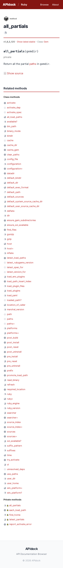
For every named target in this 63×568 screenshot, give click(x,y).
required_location (16, 389)
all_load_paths (14, 117)
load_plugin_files (15, 286)
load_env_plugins (16, 276)
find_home (14, 515)
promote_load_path (17, 375)
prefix (10, 370)
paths (32, 63)
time (9, 455)
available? (12, 121)
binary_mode (13, 131)
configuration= (14, 168)
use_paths (12, 474)
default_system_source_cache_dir (25, 201)
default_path (13, 192)
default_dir (12, 182)
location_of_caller (16, 305)
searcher (11, 413)
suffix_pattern (14, 445)
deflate (10, 211)
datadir (11, 173)
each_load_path (17, 510)
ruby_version (13, 408)
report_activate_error (20, 524)
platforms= (13, 333)
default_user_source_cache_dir (23, 206)
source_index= (14, 427)
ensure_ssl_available (17, 225)
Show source (15, 73)
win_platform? (14, 492)
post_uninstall (14, 351)
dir (8, 215)
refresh (11, 384)
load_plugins (13, 290)
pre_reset (12, 361)
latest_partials (16, 519)
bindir (10, 135)
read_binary (13, 380)
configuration (14, 164)
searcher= (12, 417)
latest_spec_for (15, 267)
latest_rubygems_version (20, 262)
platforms (12, 328)
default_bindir (14, 178)
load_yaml (12, 295)
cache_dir (12, 145)
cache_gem (13, 150)
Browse (44, 4)
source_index (14, 422)
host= (10, 248)
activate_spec (14, 112)
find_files (11, 229)
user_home (13, 483)
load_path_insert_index (19, 281)
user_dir (11, 478)
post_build (12, 337)
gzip (9, 239)
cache (10, 140)
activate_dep (13, 107)
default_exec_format (18, 187)
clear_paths (13, 154)
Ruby (24, 4)
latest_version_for (16, 272)
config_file (12, 159)
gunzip (10, 234)
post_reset (13, 347)
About (55, 4)
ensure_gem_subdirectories (21, 220)
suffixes (11, 450)
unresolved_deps (16, 469)
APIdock (9, 4)
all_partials (15, 505)
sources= (12, 436)
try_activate (13, 459)
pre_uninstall (13, 366)
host (9, 243)
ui (8, 464)
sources (11, 431)
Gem (46, 41)
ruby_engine (13, 403)
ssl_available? (14, 441)
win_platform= (14, 488)
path (9, 314)
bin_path (11, 126)
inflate (10, 253)
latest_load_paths (16, 258)
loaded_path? (14, 300)
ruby (9, 394)
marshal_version (15, 309)
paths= (11, 323)
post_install (13, 342)
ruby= (10, 399)
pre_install (12, 356)
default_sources (15, 196)
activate (11, 102)
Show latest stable (26, 41)
